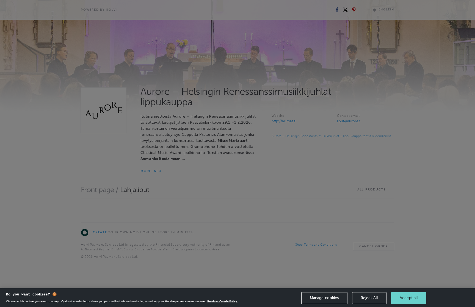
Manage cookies (324, 298)
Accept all (409, 298)
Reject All (369, 298)
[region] (237, 297)
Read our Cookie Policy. (222, 301)
